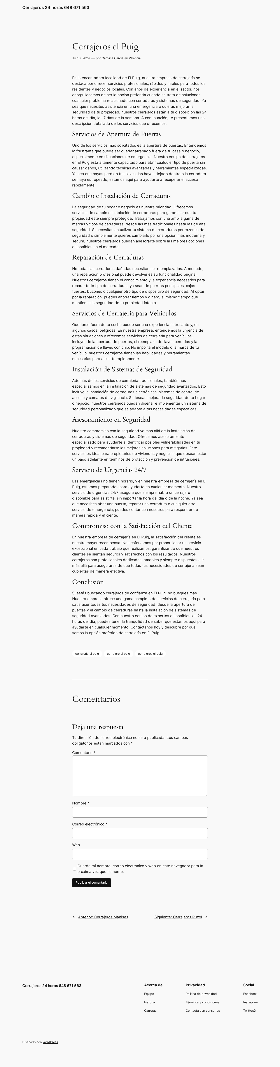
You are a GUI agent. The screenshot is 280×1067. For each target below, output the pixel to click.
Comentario (84, 752)
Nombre (80, 803)
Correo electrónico (89, 824)
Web (76, 845)
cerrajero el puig (118, 653)
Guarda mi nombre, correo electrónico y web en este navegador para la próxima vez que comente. (140, 869)
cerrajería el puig (87, 653)
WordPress (50, 1042)
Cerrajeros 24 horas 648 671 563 (55, 7)
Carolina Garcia (112, 58)
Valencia (135, 58)
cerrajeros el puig (150, 653)
